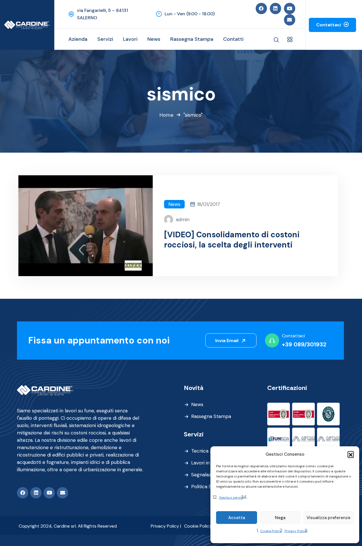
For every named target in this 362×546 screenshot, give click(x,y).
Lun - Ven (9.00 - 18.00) (190, 14)
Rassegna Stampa (211, 416)
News (174, 204)
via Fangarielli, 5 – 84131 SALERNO (102, 14)
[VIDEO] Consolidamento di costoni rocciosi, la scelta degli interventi (231, 240)
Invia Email (227, 341)
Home (166, 115)
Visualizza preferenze (328, 518)
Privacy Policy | (166, 526)
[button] (351, 454)
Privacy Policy (296, 531)
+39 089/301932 (304, 344)
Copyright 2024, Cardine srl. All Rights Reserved (68, 526)
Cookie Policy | (199, 526)
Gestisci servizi (231, 497)
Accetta (236, 518)
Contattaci (329, 25)
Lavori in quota (207, 463)
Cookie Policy (271, 531)
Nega (280, 518)
